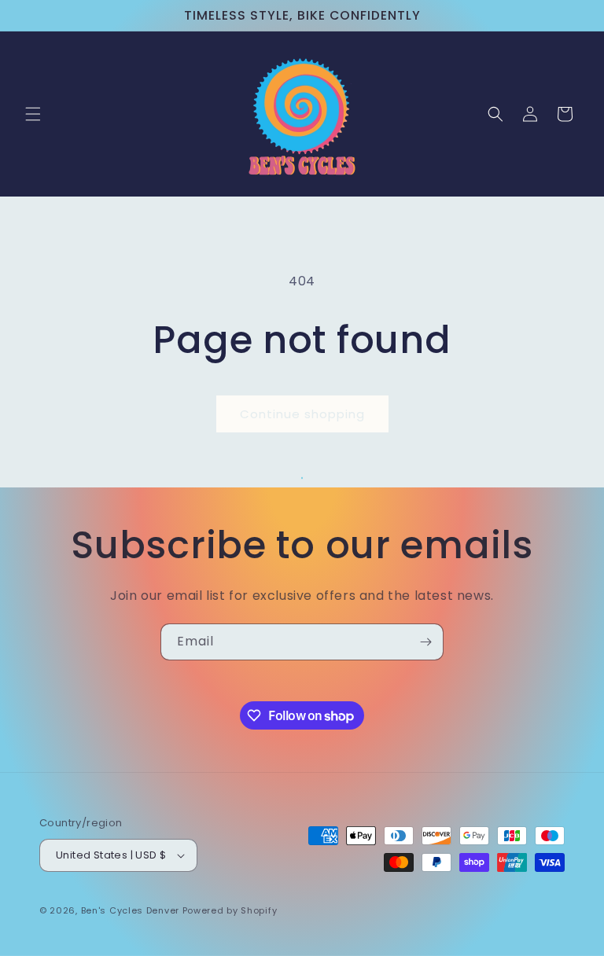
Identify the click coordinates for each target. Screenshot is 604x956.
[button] (33, 114)
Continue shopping (302, 414)
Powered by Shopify (230, 910)
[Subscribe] (425, 641)
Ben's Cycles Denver (130, 910)
